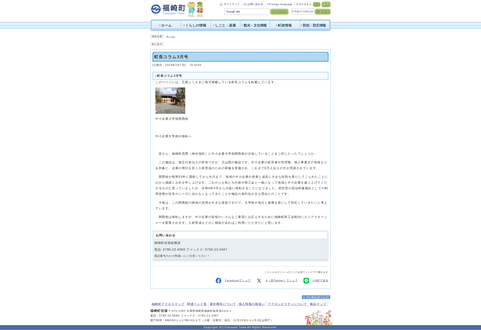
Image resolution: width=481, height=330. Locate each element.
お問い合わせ (255, 4)
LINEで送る (321, 280)
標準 (316, 4)
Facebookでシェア (238, 280)
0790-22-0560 (174, 249)
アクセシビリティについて (287, 304)
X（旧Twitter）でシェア (282, 280)
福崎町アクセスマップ (168, 304)
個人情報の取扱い (252, 304)
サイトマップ (232, 4)
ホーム (170, 36)
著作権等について (223, 304)
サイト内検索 (279, 11)
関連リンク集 (197, 304)
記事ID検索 (323, 11)
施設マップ (318, 304)
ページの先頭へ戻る (317, 297)
